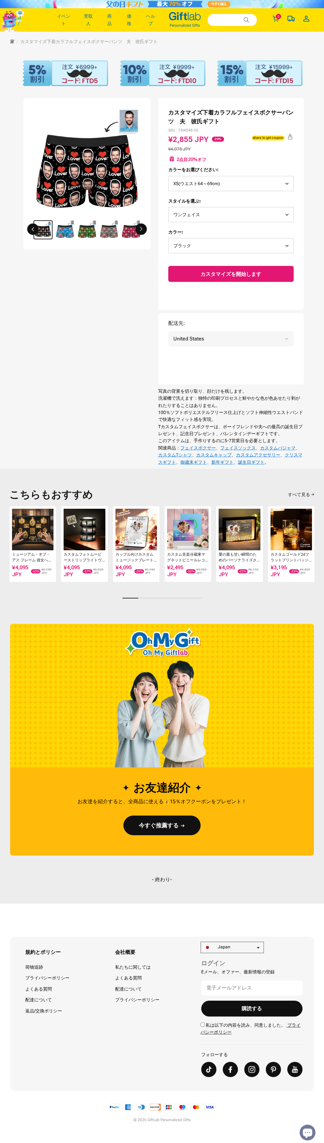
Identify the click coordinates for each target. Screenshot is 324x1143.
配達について (38, 999)
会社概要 (125, 952)
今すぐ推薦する (159, 825)
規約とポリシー (43, 952)
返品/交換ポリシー (43, 1010)
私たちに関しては (133, 967)
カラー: (175, 232)
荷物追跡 (34, 967)
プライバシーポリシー (47, 977)
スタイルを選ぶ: (184, 200)
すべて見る (299, 494)
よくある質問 (38, 988)
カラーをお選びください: (193, 169)
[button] (33, 229)
